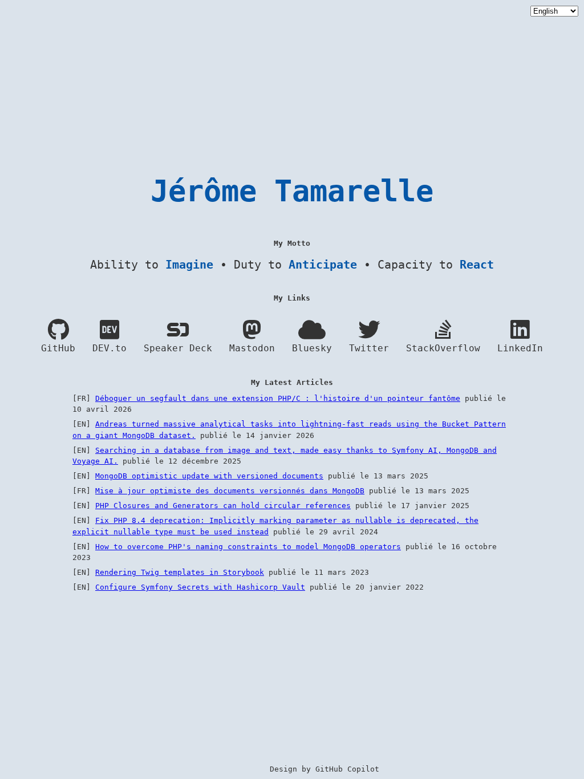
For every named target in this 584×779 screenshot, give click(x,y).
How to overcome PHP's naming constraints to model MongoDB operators (248, 546)
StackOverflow (443, 348)
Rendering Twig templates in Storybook (179, 572)
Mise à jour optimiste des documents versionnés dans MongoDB (229, 490)
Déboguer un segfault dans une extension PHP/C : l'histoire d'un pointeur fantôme (277, 398)
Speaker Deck (178, 348)
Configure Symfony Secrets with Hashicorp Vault (200, 587)
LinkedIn (520, 348)
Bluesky (312, 348)
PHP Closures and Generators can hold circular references (223, 505)
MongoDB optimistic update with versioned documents (209, 476)
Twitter (369, 348)
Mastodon (252, 348)
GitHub (58, 348)
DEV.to (109, 348)
